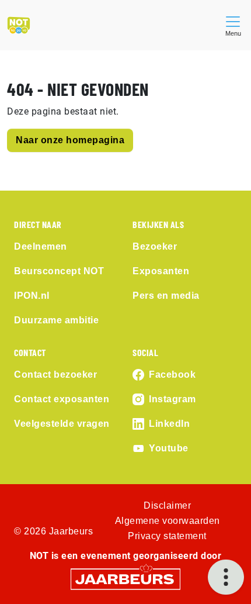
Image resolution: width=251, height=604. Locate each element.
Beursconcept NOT (59, 271)
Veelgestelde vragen (62, 424)
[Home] (18, 25)
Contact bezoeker (55, 374)
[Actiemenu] (226, 577)
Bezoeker (155, 246)
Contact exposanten (61, 399)
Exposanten (161, 271)
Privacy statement (167, 536)
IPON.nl (32, 296)
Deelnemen (40, 246)
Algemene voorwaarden (167, 521)
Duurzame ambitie (56, 320)
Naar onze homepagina (70, 140)
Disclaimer (167, 505)
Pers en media (166, 296)
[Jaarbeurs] (125, 578)
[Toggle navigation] (233, 25)
